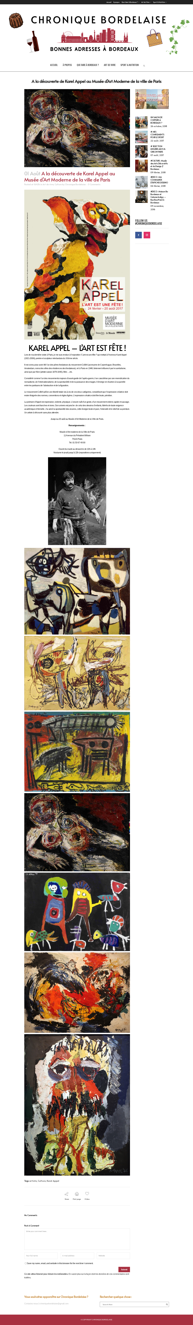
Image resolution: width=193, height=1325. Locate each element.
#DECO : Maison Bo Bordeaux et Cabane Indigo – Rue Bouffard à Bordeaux (159, 197)
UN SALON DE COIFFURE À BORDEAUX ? (156, 120)
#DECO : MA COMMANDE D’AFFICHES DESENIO (159, 179)
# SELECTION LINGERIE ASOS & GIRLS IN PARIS (157, 149)
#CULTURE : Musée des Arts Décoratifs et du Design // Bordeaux (159, 164)
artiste (33, 1180)
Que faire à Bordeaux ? (130, 2)
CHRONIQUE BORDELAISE (102, 1320)
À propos (116, 2)
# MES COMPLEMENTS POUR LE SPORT (157, 134)
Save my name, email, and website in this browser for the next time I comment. (60, 1263)
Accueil (108, 2)
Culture (58, 184)
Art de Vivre (145, 2)
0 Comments (94, 184)
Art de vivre (48, 184)
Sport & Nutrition (159, 2)
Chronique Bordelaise (75, 184)
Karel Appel (53, 1180)
